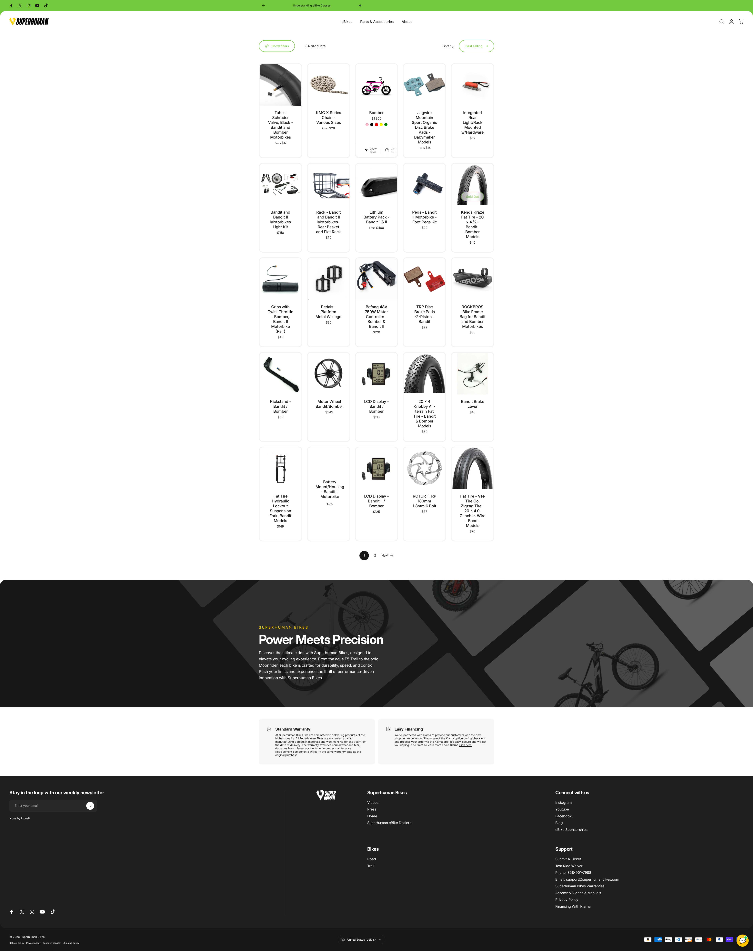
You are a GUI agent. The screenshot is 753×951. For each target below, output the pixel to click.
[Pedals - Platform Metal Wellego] (328, 279)
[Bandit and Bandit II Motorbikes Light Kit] (280, 184)
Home (372, 816)
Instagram (563, 803)
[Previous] (263, 5)
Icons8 (25, 818)
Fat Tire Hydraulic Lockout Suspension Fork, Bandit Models (280, 508)
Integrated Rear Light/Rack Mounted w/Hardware (472, 122)
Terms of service (51, 942)
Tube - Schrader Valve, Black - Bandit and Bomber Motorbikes (280, 125)
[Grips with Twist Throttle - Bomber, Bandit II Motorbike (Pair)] (280, 279)
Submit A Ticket (568, 859)
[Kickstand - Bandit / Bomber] (280, 373)
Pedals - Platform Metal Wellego (328, 312)
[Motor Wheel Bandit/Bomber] (328, 373)
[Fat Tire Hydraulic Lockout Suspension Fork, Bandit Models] (280, 468)
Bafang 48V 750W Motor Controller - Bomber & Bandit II (376, 317)
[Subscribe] (90, 806)
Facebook (563, 816)
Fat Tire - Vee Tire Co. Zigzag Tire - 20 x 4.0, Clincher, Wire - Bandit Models (472, 511)
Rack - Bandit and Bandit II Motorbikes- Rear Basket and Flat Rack (328, 222)
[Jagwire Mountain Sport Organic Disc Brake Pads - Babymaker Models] (424, 85)
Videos (372, 803)
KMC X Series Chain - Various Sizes (328, 117)
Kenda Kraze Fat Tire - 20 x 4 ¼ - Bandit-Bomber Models (472, 224)
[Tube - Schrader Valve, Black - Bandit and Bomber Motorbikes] (280, 85)
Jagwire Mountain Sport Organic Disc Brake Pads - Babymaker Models (424, 127)
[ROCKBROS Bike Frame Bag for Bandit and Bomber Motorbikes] (472, 279)
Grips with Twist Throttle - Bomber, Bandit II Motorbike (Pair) (280, 319)
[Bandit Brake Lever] (472, 373)
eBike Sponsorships (571, 830)
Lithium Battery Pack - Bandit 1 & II (376, 217)
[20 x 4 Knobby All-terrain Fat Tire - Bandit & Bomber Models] (424, 373)
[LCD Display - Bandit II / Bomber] (376, 468)
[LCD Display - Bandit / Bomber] (376, 373)
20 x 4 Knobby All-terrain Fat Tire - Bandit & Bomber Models (424, 413)
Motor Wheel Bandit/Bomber (329, 404)
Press (371, 809)
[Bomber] (376, 85)
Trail (370, 866)
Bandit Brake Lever (472, 404)
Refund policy (16, 942)
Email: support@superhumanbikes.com (587, 879)
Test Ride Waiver (569, 866)
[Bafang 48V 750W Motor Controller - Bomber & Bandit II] (376, 279)
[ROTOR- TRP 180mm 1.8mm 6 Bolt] (424, 468)
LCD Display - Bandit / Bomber (376, 406)
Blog (559, 823)
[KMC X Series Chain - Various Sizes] (328, 85)
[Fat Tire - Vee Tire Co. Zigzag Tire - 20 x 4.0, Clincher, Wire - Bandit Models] (472, 468)
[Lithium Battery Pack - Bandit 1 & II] (376, 184)
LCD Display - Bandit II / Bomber (376, 501)
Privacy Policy (566, 900)
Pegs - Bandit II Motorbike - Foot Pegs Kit (424, 217)
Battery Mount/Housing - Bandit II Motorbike (330, 489)
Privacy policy (33, 942)
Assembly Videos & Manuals (578, 893)
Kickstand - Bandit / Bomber (280, 406)
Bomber (376, 112)
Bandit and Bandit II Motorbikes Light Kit (280, 219)
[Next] (360, 5)
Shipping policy (71, 942)
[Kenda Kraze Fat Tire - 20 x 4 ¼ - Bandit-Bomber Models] (472, 184)
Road (371, 859)
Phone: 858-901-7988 (573, 872)
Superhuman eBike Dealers (389, 823)
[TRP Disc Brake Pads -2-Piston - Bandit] (424, 279)
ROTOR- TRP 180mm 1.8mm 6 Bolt (424, 501)
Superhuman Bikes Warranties (579, 886)
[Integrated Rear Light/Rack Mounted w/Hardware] (472, 85)
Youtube (562, 809)
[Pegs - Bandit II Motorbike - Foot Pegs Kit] (424, 184)
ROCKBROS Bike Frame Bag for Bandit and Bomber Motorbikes (473, 317)
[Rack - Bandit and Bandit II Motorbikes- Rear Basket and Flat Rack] (328, 184)
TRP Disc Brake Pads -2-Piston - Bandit (424, 314)
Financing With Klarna (573, 906)
